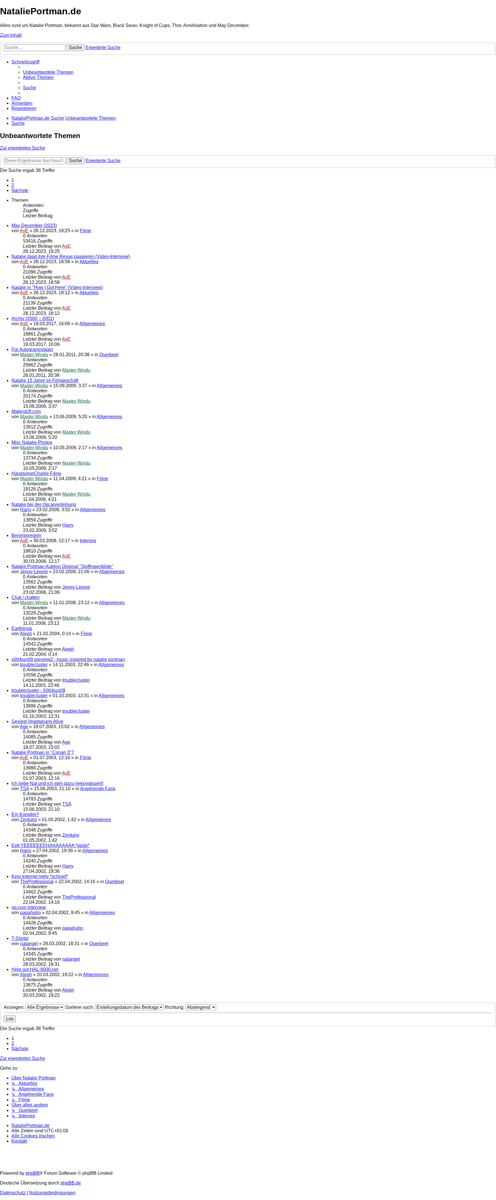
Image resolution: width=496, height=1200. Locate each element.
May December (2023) (34, 225)
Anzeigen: (15, 1007)
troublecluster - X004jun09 (38, 690)
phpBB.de (71, 1182)
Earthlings (21, 628)
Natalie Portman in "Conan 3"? (42, 752)
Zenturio (28, 819)
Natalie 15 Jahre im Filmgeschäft (44, 380)
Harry (25, 509)
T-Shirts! (19, 938)
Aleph (26, 633)
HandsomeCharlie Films (36, 473)
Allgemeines (92, 323)
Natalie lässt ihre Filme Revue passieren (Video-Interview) (70, 256)
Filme (85, 230)
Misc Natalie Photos (31, 442)
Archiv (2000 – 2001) (32, 318)
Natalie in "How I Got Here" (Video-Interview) (57, 287)
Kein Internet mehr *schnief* (39, 876)
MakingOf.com (26, 411)
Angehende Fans (97, 788)
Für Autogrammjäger (32, 349)
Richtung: (175, 1007)
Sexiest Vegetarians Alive (37, 721)
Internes (88, 540)
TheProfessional (37, 881)
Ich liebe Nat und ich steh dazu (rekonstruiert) (57, 783)
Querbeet (108, 354)
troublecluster (34, 664)
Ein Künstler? (25, 814)
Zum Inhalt (11, 35)
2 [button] (12, 185)
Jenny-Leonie (34, 571)
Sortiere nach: (80, 1007)
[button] (19, 190)
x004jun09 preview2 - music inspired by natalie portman (68, 659)
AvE (24, 230)
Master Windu (34, 354)
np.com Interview (28, 907)
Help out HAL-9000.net (34, 969)
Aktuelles (89, 261)
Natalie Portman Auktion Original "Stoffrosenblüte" (62, 566)
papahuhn (30, 912)
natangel (29, 943)
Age (24, 726)
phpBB (33, 1173)
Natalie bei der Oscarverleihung (43, 504)
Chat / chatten (25, 597)
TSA (24, 788)
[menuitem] (48, 72)
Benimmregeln (26, 535)
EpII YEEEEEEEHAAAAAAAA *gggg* (50, 845)
